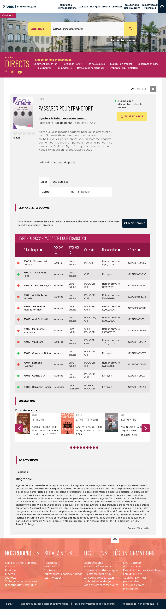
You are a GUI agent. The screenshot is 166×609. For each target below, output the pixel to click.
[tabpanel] (75, 192)
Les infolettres (52, 577)
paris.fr (9, 603)
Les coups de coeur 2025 (99, 577)
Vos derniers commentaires (101, 585)
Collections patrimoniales (21, 581)
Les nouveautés (93, 562)
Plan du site (130, 588)
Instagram (50, 566)
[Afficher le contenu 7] (87, 447)
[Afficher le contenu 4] (78, 447)
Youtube (49, 570)
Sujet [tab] (44, 181)
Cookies (128, 577)
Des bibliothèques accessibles (141, 570)
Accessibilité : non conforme (138, 603)
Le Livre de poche (65, 162)
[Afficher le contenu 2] (71, 447)
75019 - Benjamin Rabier (37, 387)
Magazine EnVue (133, 566)
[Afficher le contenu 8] (90, 447)
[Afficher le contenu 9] (94, 447)
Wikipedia (143, 528)
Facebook (50, 562)
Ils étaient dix (128, 434)
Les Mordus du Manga (97, 581)
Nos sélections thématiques (101, 570)
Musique (10, 570)
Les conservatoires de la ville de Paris (95, 603)
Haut (115, 539)
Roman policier (80, 191)
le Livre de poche (61, 122)
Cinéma (10, 574)
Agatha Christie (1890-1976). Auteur (63, 118)
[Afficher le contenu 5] (81, 447)
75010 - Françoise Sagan (37, 285)
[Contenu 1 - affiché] (68, 447)
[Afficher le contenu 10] (97, 447)
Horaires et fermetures (97, 566)
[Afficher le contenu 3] (74, 447)
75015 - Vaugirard (33, 341)
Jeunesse (10, 577)
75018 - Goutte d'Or (35, 375)
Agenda (10, 566)
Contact (136, 562)
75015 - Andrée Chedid (36, 319)
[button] (162, 6)
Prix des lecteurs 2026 (97, 574)
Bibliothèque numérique (20, 585)
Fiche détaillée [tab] (59, 181)
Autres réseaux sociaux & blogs (63, 574)
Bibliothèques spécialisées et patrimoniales (44, 603)
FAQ (125, 562)
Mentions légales (133, 585)
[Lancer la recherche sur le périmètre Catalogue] (130, 29)
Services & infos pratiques (20, 562)
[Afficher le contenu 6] (84, 447)
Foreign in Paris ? (133, 574)
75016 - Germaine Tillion (37, 353)
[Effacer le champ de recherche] (122, 29)
